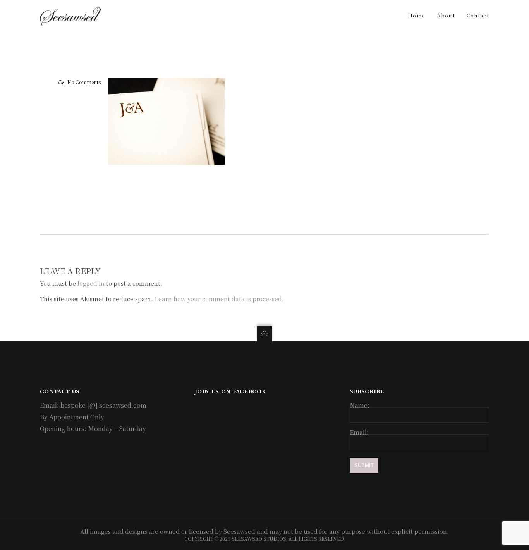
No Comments (84, 82)
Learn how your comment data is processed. (219, 299)
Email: (359, 432)
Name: (359, 405)
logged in (91, 283)
